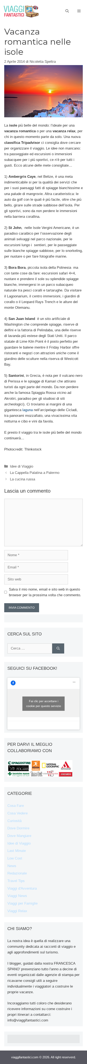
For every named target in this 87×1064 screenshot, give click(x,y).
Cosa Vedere (17, 813)
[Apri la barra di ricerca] (67, 11)
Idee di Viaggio (21, 466)
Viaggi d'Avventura (22, 888)
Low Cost (14, 858)
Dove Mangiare (19, 836)
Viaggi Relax (17, 911)
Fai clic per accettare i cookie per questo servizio (43, 703)
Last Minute (16, 851)
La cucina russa (22, 479)
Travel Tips (16, 881)
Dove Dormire (18, 828)
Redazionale (17, 873)
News (11, 866)
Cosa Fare (15, 806)
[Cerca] (58, 648)
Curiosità (14, 821)
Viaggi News (17, 896)
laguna (27, 410)
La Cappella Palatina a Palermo (34, 473)
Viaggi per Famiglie (22, 903)
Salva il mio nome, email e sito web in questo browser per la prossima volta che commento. (45, 592)
